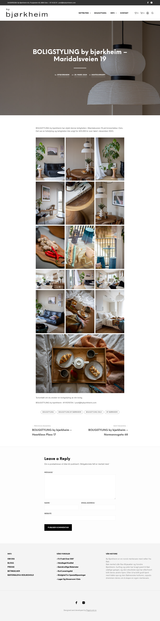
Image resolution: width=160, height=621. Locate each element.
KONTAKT (124, 13)
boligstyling (48, 412)
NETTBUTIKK (84, 13)
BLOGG (11, 563)
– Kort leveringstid (64, 571)
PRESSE (11, 567)
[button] (136, 13)
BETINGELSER (14, 571)
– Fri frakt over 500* (65, 559)
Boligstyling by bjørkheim (69, 412)
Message (49, 472)
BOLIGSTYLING (100, 13)
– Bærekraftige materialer (67, 567)
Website (48, 513)
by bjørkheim (112, 412)
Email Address (88, 503)
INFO (112, 13)
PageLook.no (91, 610)
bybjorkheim (63, 75)
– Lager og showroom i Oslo (68, 579)
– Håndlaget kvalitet (65, 563)
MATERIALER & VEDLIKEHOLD (21, 575)
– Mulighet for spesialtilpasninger (71, 575)
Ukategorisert (98, 75)
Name (47, 503)
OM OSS (11, 559)
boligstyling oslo (94, 412)
